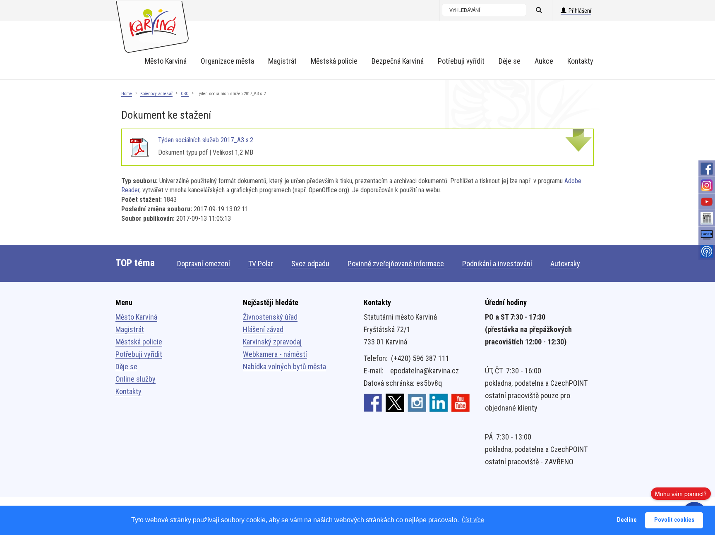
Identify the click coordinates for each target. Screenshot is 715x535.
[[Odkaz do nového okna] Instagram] (417, 402)
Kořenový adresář (156, 93)
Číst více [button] (473, 520)
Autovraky (565, 263)
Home (126, 93)
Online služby (135, 379)
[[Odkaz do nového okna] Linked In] (438, 402)
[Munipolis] (707, 251)
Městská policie (138, 341)
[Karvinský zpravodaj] (707, 218)
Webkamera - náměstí (275, 354)
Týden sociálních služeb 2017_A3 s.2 (205, 140)
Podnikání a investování (497, 263)
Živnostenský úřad (270, 317)
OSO (185, 93)
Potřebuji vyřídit (138, 354)
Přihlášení (580, 10)
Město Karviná (136, 317)
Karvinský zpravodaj (272, 341)
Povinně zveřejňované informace (396, 263)
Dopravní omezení (203, 263)
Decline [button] (627, 519)
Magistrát (129, 329)
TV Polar (260, 263)
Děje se (126, 366)
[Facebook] (707, 168)
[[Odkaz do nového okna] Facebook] (373, 402)
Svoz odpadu (310, 263)
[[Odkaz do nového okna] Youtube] (460, 402)
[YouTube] (707, 202)
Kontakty (128, 391)
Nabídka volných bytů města (284, 366)
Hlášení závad (263, 329)
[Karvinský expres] (707, 235)
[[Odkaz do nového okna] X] (395, 402)
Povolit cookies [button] (674, 519)
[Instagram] (707, 185)
